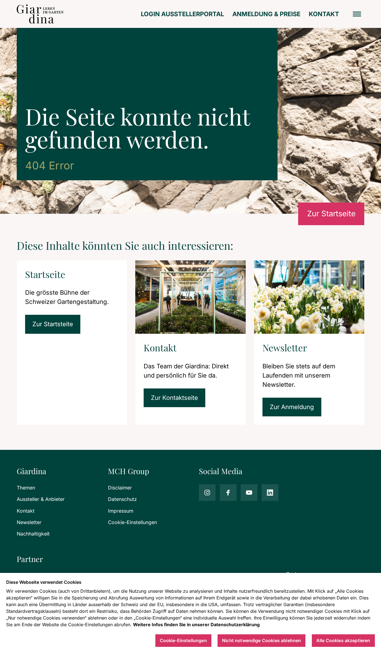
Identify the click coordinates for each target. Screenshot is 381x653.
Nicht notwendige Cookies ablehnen (261, 640)
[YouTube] (249, 492)
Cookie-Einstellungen (132, 522)
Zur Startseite (331, 213)
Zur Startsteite (52, 324)
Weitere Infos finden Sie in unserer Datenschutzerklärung (196, 624)
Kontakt (324, 14)
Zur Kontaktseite (174, 397)
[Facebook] (228, 492)
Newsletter (29, 522)
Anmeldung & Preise (266, 14)
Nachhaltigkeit (33, 534)
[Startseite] (40, 13)
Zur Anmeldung (292, 406)
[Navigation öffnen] (357, 14)
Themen (26, 488)
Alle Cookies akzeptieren (343, 640)
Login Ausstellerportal (182, 14)
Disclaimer (120, 488)
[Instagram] (207, 492)
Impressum (120, 511)
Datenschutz (122, 499)
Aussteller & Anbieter (41, 499)
